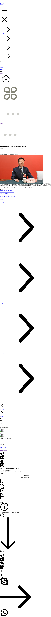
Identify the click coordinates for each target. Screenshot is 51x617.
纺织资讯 (1, 73)
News (1, 69)
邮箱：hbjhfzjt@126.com (3, 450)
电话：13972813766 (3, 447)
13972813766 (2, 3)
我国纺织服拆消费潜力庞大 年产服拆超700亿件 (7, 192)
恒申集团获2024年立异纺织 (4, 193)
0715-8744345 (2, 409)
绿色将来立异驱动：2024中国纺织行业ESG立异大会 (7, 196)
